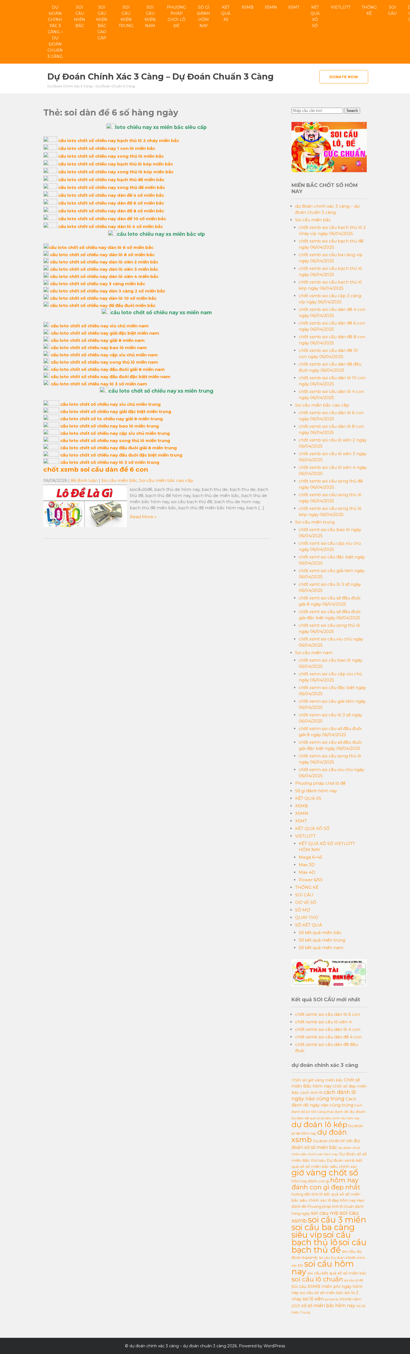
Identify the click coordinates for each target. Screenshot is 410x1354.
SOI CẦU (392, 10)
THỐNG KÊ (369, 10)
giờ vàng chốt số (324, 1172)
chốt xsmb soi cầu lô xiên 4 (323, 1021)
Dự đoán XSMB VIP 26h (333, 1141)
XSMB (248, 7)
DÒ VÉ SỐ (305, 902)
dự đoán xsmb (319, 1136)
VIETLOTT (340, 7)
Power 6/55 (311, 879)
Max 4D (307, 872)
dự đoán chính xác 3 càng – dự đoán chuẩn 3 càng (55, 32)
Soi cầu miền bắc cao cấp (101, 22)
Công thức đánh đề (333, 1112)
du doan (357, 1111)
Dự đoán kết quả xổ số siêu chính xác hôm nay (325, 1118)
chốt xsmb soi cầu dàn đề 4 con (328, 1036)
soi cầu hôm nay (322, 1267)
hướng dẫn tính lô (307, 1194)
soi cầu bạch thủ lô (321, 1238)
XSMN (271, 7)
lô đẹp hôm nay (342, 1200)
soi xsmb (331, 1299)
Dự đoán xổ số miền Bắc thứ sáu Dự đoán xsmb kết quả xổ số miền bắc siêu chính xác (329, 1160)
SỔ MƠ (302, 910)
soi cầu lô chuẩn (317, 1279)
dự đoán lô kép (319, 1124)
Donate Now (343, 77)
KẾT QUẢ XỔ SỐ (315, 16)
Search (352, 111)
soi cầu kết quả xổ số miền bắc (336, 1273)
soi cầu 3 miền (337, 1220)
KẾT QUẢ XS (225, 13)
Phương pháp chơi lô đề (176, 16)
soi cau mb (325, 1213)
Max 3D (307, 864)
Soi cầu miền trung (126, 16)
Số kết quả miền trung (322, 940)
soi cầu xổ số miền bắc (321, 1292)
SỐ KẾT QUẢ (308, 925)
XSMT (293, 7)
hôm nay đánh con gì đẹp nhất (325, 1183)
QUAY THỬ (306, 917)
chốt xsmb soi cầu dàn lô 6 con (327, 1014)
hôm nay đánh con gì (310, 1181)
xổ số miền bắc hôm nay (328, 1305)
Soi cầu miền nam (150, 16)
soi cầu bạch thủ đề (328, 1246)
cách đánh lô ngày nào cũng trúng (323, 1095)
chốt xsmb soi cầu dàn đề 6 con (95, 469)
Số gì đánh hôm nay (203, 16)
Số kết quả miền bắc (320, 932)
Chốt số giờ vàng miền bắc (317, 1080)
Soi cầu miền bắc (79, 16)
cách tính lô (311, 1092)
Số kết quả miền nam (321, 947)
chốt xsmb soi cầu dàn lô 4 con (327, 1029)
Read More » (143, 516)
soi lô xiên (313, 1299)
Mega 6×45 (310, 857)
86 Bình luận (84, 480)
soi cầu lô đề (353, 1280)
